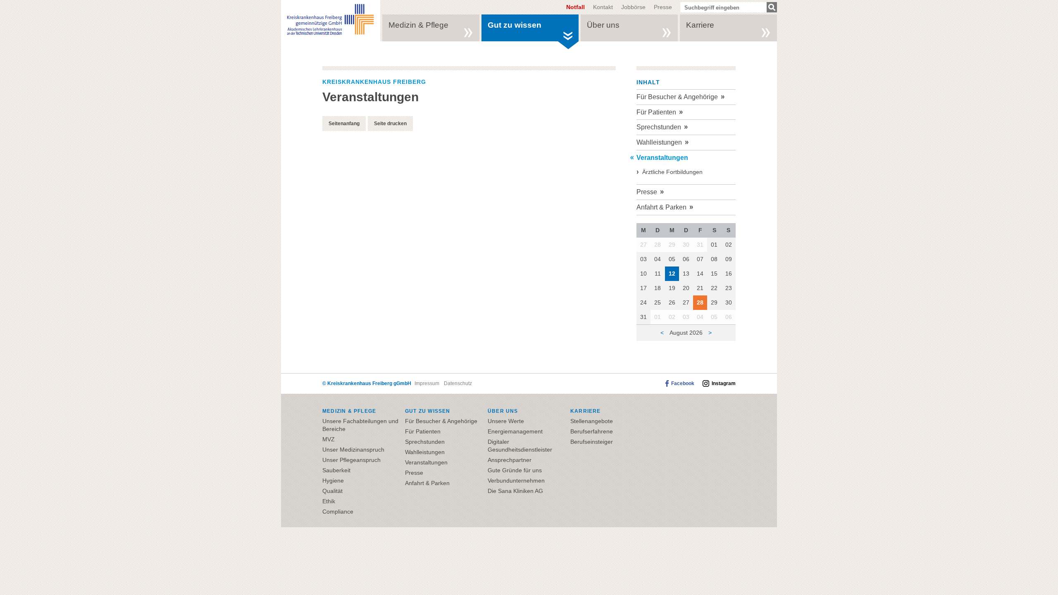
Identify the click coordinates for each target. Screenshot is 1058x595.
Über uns (603, 25)
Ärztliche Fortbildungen (672, 172)
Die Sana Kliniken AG (515, 491)
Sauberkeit (336, 470)
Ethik (328, 501)
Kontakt (603, 7)
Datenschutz (458, 383)
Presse (663, 7)
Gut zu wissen (514, 25)
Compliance (337, 511)
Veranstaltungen (662, 157)
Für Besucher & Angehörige (677, 96)
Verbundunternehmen (516, 480)
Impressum (427, 383)
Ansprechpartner (509, 460)
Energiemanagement (515, 431)
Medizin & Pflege (418, 25)
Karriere (700, 25)
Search (772, 7)
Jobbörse (633, 7)
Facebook (682, 383)
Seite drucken (390, 123)
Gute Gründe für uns (515, 470)
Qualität (332, 491)
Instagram (724, 383)
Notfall (575, 6)
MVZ (328, 439)
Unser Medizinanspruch (353, 449)
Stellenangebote (591, 421)
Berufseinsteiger (591, 441)
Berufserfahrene (591, 431)
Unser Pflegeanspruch (351, 460)
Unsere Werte (506, 421)
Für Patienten (656, 112)
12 (672, 273)
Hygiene (333, 480)
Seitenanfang (344, 123)
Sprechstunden (658, 127)
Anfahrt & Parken (661, 207)
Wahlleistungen (659, 142)
